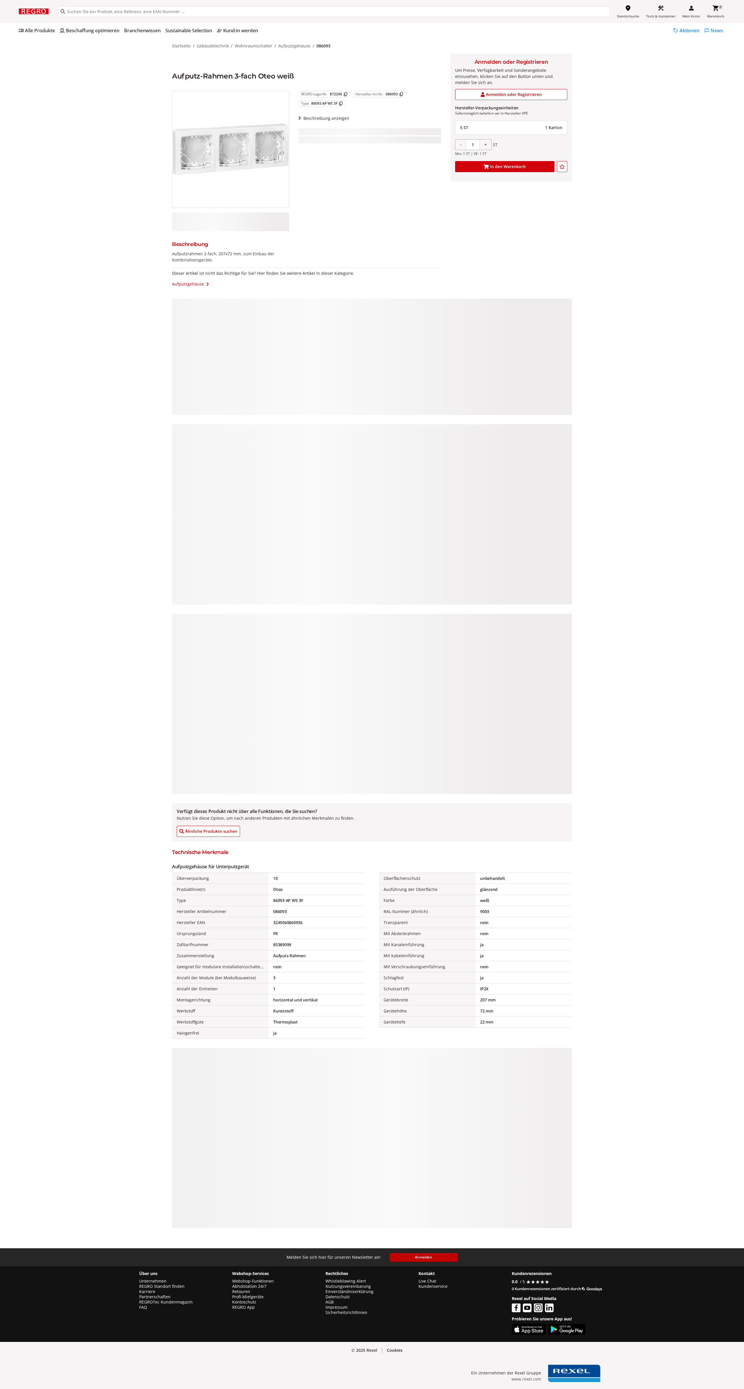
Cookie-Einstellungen (675, 1372)
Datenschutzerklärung (120, 1351)
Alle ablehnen (675, 1350)
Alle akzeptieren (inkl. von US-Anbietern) (675, 1327)
